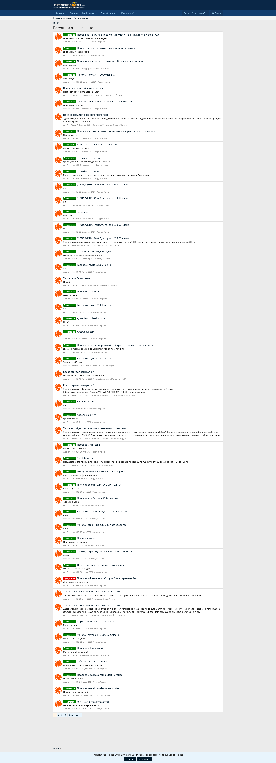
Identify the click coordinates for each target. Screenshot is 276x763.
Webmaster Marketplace (82, 13)
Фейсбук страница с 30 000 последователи (96, 524)
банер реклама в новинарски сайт (91, 144)
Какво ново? (127, 13)
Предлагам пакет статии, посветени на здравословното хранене (109, 131)
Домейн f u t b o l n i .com (85, 318)
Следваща (73, 715)
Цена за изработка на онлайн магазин (86, 114)
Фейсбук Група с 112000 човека (89, 74)
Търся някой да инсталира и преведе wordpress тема (95, 428)
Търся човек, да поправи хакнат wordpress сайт (91, 591)
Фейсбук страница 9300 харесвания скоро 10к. (98, 551)
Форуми (59, 13)
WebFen (66, 41)
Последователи (80, 538)
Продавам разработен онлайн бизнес (93, 674)
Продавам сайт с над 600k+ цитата (91, 498)
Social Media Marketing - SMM (113, 379)
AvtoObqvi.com (79, 331)
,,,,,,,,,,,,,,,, (76, 211)
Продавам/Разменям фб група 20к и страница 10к (100, 578)
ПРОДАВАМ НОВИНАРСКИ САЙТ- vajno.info (96, 471)
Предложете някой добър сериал (83, 88)
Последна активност (62, 18)
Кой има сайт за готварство (86, 701)
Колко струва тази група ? (78, 371)
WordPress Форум (118, 438)
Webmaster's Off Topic (112, 95)
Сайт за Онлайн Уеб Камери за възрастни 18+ (98, 101)
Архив (102, 41)
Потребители (108, 13)
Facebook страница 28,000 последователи (95, 511)
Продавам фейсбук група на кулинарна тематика (100, 48)
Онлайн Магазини (121, 125)
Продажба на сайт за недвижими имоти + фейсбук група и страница (111, 34)
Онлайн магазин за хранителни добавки (95, 565)
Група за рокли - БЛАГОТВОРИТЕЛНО (92, 484)
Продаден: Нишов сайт (84, 648)
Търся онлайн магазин (76, 278)
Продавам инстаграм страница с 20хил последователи (103, 61)
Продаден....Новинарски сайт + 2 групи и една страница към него (110, 345)
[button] (66, 13)
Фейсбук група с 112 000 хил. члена (92, 634)
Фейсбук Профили (81, 171)
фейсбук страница (81, 291)
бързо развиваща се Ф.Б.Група (89, 621)
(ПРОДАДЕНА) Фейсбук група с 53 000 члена (96, 184)
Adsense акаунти (80, 414)
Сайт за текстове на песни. (86, 661)
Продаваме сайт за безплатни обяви (92, 688)
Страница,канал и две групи (87, 251)
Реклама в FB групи (82, 158)
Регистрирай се (81, 18)
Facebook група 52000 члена (87, 264)
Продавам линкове (82, 444)
